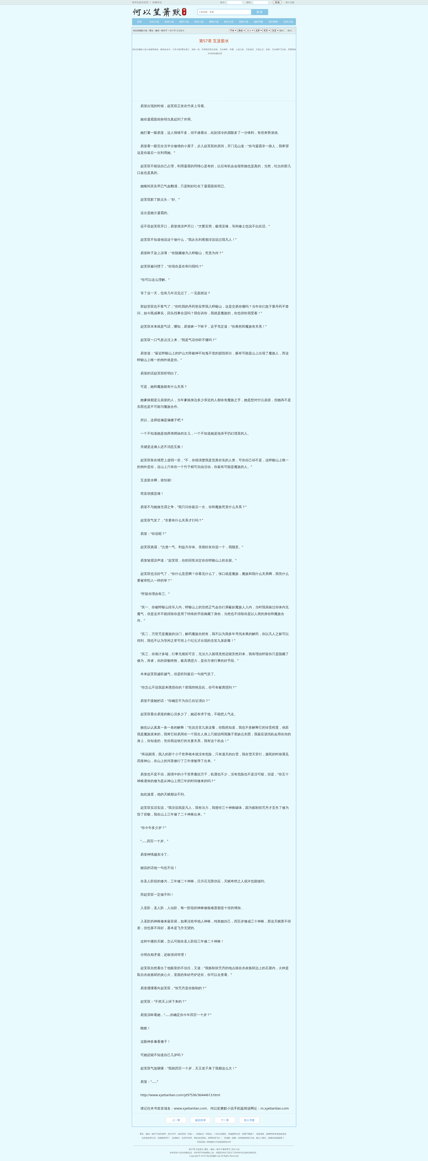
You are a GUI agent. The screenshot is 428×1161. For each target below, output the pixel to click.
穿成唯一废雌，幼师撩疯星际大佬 (239, 1137)
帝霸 (232, 49)
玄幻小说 (154, 21)
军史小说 (199, 21)
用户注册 (290, 2)
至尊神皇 (292, 49)
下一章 (225, 1120)
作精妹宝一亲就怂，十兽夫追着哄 (211, 1133)
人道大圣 (240, 49)
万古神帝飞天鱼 (279, 49)
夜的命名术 (165, 49)
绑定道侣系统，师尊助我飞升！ (208, 1137)
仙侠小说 (169, 21)
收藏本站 (157, 2)
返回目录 (200, 1120)
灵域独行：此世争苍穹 (182, 1137)
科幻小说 (228, 21)
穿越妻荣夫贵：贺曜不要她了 (241, 1133)
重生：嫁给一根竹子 (158, 30)
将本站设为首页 (140, 2)
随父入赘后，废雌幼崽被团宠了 (270, 1137)
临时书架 (258, 21)
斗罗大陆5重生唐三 (181, 49)
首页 (139, 21)
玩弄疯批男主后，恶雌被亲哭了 (156, 1137)
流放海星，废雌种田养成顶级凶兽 (271, 1133)
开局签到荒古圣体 (210, 49)
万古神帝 (224, 49)
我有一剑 (196, 49)
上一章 (176, 1120)
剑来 (268, 49)
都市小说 (184, 21)
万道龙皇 (250, 49)
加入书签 (249, 1120)
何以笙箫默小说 (161, 12)
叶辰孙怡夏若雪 (215, 53)
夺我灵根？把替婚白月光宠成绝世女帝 (214, 1141)
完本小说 (288, 21)
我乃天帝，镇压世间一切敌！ (181, 1133)
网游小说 (214, 21)
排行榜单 (273, 21)
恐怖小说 (243, 21)
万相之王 (260, 49)
